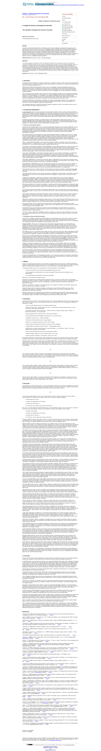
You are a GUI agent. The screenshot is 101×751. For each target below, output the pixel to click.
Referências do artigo (68, 25)
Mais (65, 39)
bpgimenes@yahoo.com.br (56, 740)
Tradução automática (68, 30)
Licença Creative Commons (70, 744)
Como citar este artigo (68, 27)
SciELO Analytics (67, 18)
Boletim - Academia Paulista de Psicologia (35, 13)
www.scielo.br (26, 638)
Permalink (66, 43)
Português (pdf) (67, 22)
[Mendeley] (63, 39)
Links (51, 615)
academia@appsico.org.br (50, 749)
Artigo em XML (67, 24)
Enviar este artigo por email (69, 32)
